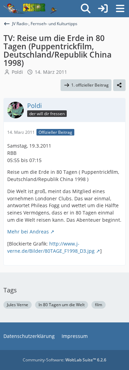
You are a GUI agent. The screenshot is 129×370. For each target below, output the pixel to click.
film (98, 305)
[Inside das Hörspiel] (30, 9)
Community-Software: (64, 360)
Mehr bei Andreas (28, 231)
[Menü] (120, 9)
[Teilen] (119, 85)
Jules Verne (17, 305)
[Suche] (86, 9)
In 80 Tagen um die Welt (62, 305)
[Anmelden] (103, 8)
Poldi (17, 72)
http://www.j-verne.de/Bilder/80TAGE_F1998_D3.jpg (51, 247)
